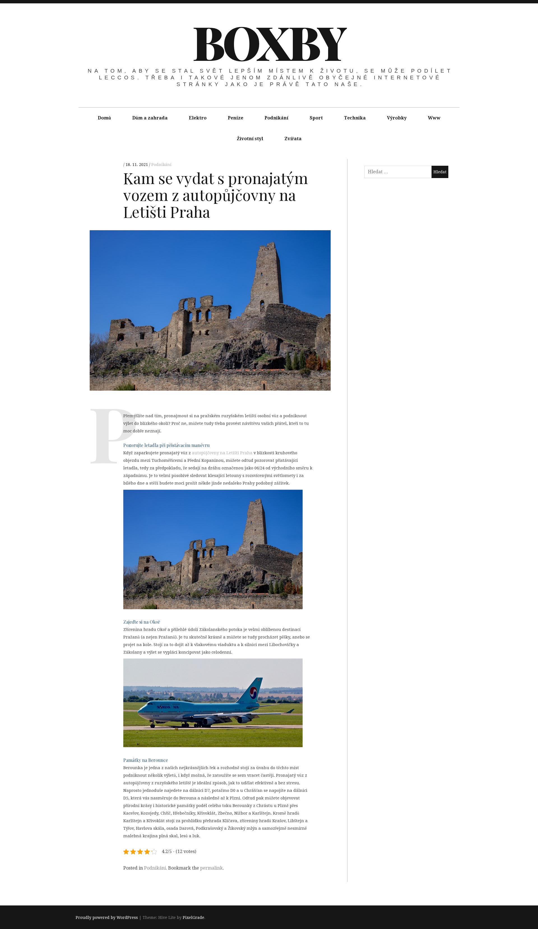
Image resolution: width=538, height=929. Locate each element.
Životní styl (250, 138)
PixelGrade (193, 917)
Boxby (268, 41)
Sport (316, 118)
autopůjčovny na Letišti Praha (222, 452)
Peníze (235, 118)
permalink (211, 868)
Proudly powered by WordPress (107, 917)
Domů (104, 118)
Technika (355, 118)
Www (434, 118)
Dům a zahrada (150, 118)
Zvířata (293, 138)
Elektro (198, 118)
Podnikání (276, 118)
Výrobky (397, 118)
